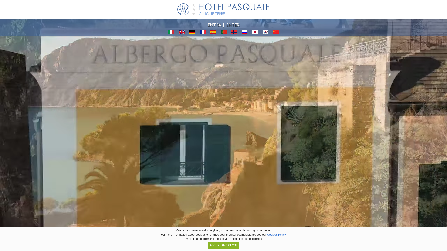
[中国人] (276, 35)
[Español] (213, 35)
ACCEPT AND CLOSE (224, 245)
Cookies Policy (276, 234)
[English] (181, 35)
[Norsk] (234, 35)
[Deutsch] (192, 35)
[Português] (223, 35)
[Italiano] (171, 35)
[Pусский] (244, 35)
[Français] (202, 35)
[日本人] (255, 35)
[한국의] (265, 35)
